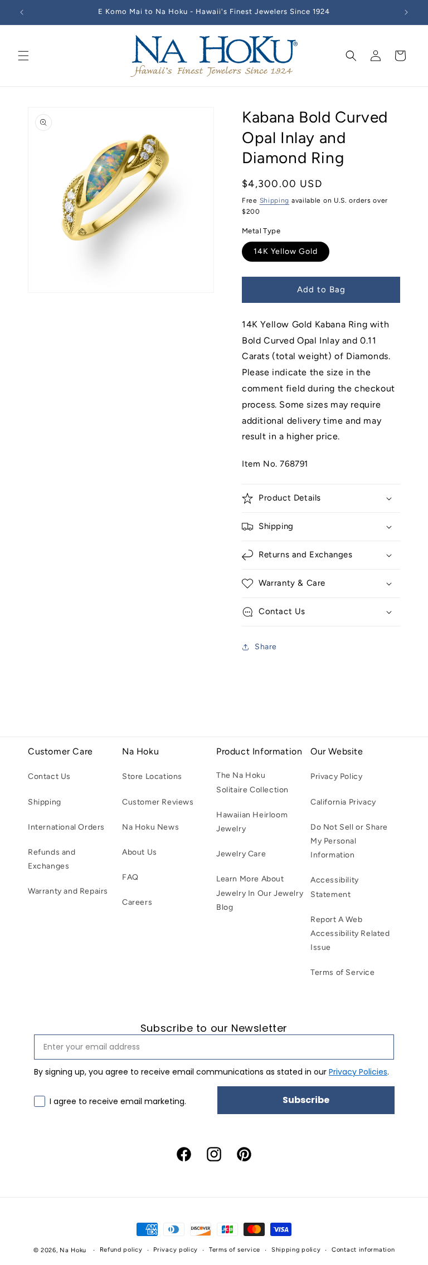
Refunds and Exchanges (52, 859)
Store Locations (152, 776)
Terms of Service (342, 972)
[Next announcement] (406, 12)
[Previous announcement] (21, 12)
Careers (137, 902)
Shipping (275, 200)
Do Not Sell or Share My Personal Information (349, 841)
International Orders (66, 827)
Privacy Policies (358, 1071)
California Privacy (343, 802)
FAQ (130, 877)
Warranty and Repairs (68, 891)
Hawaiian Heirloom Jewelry (252, 821)
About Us (139, 852)
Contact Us (49, 776)
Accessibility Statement (334, 887)
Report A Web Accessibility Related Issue (350, 933)
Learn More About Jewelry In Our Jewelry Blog (259, 892)
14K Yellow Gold (286, 251)
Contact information (363, 1249)
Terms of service (234, 1249)
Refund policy (121, 1249)
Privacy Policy (336, 776)
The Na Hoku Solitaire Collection (252, 782)
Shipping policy (296, 1249)
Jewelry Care (241, 854)
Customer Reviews (158, 802)
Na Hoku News (150, 827)
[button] (23, 55)
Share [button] (266, 646)
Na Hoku (73, 1250)
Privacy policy (175, 1249)
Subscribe (306, 1100)
